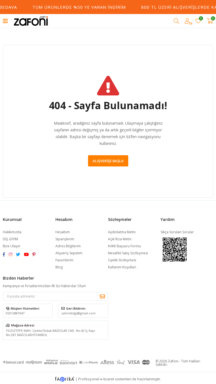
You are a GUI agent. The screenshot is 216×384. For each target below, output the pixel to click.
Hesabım (62, 232)
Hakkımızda (12, 232)
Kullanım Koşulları (122, 267)
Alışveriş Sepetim (68, 253)
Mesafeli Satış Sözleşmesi (128, 253)
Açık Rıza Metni (119, 239)
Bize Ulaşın (11, 246)
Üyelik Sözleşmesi (122, 260)
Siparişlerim (64, 239)
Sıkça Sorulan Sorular (177, 232)
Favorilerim (200, 19)
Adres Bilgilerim (68, 246)
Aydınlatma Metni (122, 232)
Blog (59, 267)
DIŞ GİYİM (10, 239)
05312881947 (15, 313)
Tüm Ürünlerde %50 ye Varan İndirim (77, 7)
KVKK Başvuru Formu (124, 246)
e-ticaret (107, 378)
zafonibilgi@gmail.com (78, 313)
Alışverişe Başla (108, 160)
